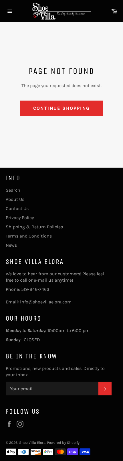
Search (13, 190)
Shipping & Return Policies (34, 226)
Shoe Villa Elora (32, 442)
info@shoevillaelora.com (46, 302)
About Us (15, 199)
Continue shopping (61, 108)
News (11, 245)
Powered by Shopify (63, 442)
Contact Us (17, 208)
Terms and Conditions (29, 236)
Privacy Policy (20, 217)
